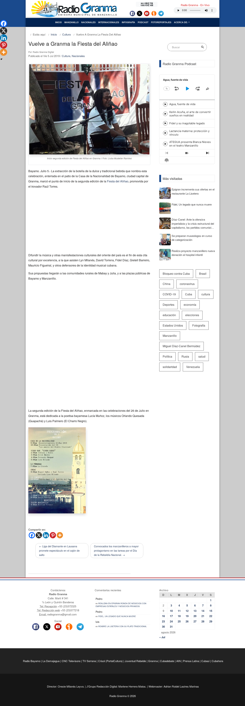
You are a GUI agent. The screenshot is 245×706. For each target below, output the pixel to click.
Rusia (185, 356)
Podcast (143, 22)
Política (167, 356)
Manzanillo (71, 22)
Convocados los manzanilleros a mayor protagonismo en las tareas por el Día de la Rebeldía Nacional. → (116, 550)
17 (171, 616)
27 (195, 621)
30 (163, 627)
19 (187, 616)
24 (171, 621)
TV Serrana (89, 661)
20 (195, 616)
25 (179, 621)
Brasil (202, 273)
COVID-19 (169, 294)
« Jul (162, 637)
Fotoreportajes (161, 22)
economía (190, 305)
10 (171, 611)
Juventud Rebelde (135, 661)
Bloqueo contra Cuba (176, 273)
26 (187, 621)
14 (202, 611)
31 (171, 627)
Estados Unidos (173, 325)
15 (210, 611)
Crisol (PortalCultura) (110, 661)
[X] (39, 535)
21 (202, 616)
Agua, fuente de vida (182, 104)
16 (163, 616)
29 (210, 621)
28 (202, 621)
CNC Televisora (71, 661)
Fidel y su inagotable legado (187, 123)
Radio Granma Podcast (179, 63)
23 (163, 621)
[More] (60, 535)
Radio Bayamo (31, 661)
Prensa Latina (191, 661)
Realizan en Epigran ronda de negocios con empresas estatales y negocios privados (121, 605)
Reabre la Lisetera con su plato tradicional (122, 626)
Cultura (66, 56)
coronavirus (187, 284)
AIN (178, 661)
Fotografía (198, 325)
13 (195, 611)
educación (169, 315)
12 (187, 611)
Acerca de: (181, 22)
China (166, 284)
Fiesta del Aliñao (117, 181)
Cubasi (205, 661)
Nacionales (88, 22)
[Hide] (1, 59)
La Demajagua (51, 661)
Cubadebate (167, 661)
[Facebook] (32, 535)
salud (201, 356)
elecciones (192, 315)
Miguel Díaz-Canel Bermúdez (181, 346)
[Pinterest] (53, 535)
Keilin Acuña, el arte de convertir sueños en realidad (190, 113)
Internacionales (108, 22)
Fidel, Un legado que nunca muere (117, 616)
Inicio (58, 22)
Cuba (188, 294)
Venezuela (193, 367)
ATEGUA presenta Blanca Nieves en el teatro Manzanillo (190, 143)
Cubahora (217, 661)
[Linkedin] (46, 535)
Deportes (168, 305)
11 (179, 611)
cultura (205, 294)
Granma (153, 661)
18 (179, 616)
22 (210, 616)
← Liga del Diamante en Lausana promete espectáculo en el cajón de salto (59, 550)
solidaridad (170, 367)
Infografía (128, 22)
